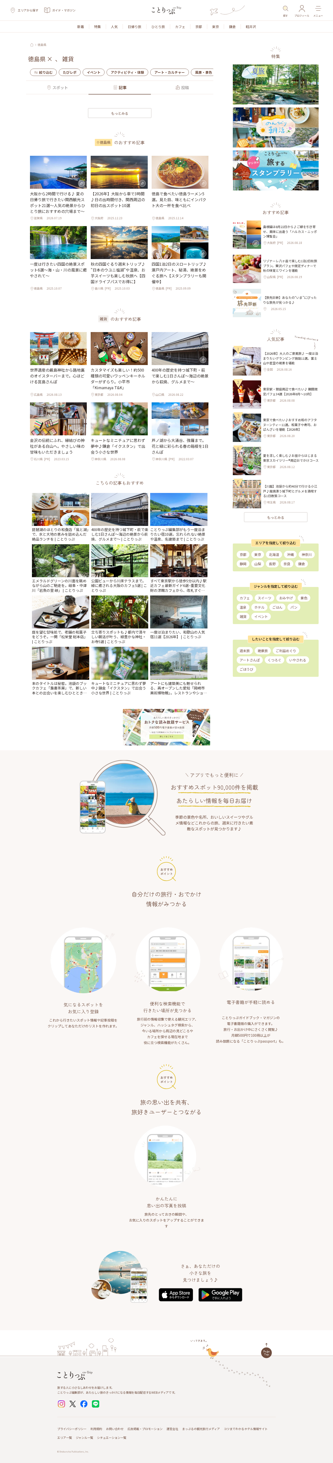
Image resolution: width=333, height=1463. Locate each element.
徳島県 (42, 45)
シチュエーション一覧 (111, 1437)
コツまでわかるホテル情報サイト (246, 1429)
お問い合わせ (115, 1429)
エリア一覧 (64, 1437)
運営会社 (172, 1429)
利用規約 (96, 1429)
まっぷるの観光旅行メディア (201, 1429)
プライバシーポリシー (72, 1429)
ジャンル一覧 (84, 1437)
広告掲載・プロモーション (145, 1429)
